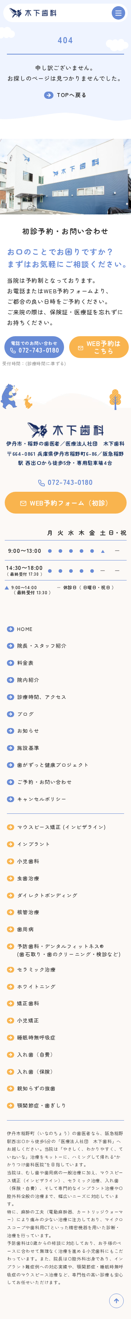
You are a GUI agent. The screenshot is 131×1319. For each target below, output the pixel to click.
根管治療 (28, 912)
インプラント (33, 844)
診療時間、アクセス (42, 696)
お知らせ (28, 730)
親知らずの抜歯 (36, 1088)
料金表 (25, 662)
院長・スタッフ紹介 (42, 645)
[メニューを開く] (118, 13)
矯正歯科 (28, 1003)
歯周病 (25, 929)
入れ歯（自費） (36, 1054)
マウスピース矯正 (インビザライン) (61, 827)
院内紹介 (28, 679)
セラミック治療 (36, 969)
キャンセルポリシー (42, 799)
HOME (24, 628)
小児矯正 (28, 1020)
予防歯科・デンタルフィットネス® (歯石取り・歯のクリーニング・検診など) (68, 950)
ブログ (25, 713)
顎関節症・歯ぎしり (42, 1105)
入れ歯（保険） (36, 1071)
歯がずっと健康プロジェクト (53, 764)
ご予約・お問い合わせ (44, 781)
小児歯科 (28, 861)
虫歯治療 (28, 878)
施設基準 (28, 747)
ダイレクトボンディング (47, 895)
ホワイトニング (36, 986)
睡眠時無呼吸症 (36, 1037)
